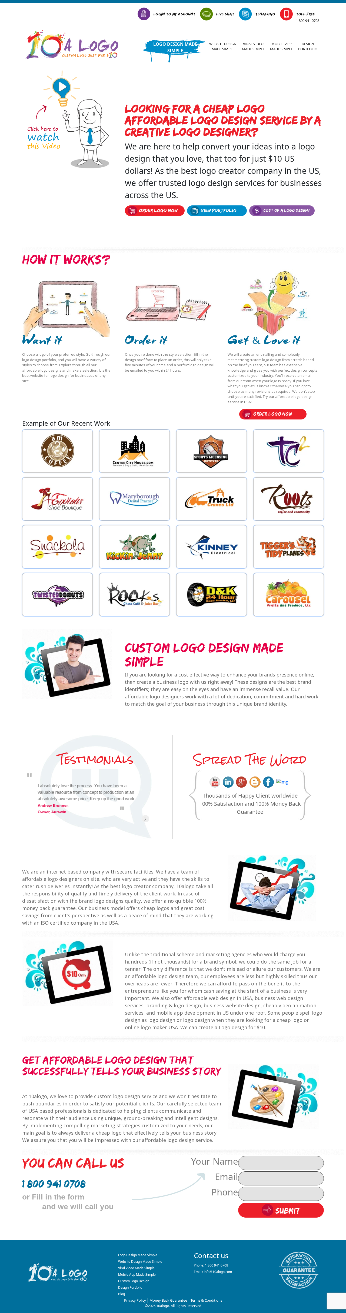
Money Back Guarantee (168, 1300)
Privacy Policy (135, 1300)
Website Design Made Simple (223, 46)
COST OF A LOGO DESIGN (286, 210)
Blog (121, 1294)
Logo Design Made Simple (175, 47)
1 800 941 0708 (307, 20)
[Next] (145, 818)
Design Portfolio (307, 46)
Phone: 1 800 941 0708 (211, 1265)
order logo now (158, 210)
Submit (286, 1211)
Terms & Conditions (206, 1300)
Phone (224, 1192)
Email (226, 1177)
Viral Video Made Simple (253, 46)
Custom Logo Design (133, 1281)
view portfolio (219, 210)
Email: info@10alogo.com (213, 1271)
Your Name (214, 1161)
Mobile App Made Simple (281, 46)
